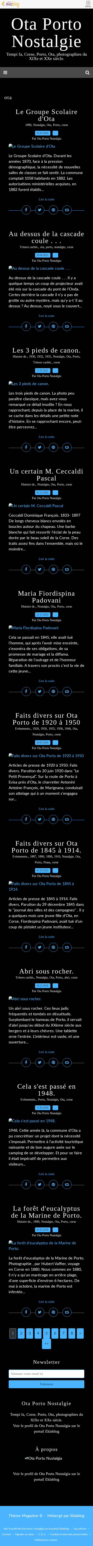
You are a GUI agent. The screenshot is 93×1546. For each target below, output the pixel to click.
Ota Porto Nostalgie (46, 32)
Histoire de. (20, 356)
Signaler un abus (25, 1534)
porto (49, 247)
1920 (36, 728)
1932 (40, 356)
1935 (48, 356)
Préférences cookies (46, 1540)
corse (65, 125)
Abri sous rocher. (46, 971)
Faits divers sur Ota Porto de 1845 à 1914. (46, 846)
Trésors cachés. (29, 247)
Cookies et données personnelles (69, 1534)
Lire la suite (47, 199)
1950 (44, 728)
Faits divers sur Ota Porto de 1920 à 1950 (46, 718)
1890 (28, 125)
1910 (57, 856)
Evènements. (23, 728)
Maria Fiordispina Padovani (46, 596)
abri (66, 977)
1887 (33, 856)
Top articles (79, 1528)
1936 (60, 728)
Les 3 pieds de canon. (46, 350)
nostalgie (59, 247)
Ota (49, 125)
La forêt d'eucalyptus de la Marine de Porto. (46, 1211)
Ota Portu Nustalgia (54, 1425)
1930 (32, 356)
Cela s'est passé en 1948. (46, 1089)
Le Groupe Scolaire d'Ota (47, 115)
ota (42, 247)
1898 (49, 856)
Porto (56, 125)
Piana (46, 862)
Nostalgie (39, 125)
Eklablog (77, 1516)
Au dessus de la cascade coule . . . (46, 237)
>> (46, 1344)
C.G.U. (42, 1534)
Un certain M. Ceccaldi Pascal (46, 474)
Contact (6, 1534)
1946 (68, 728)
